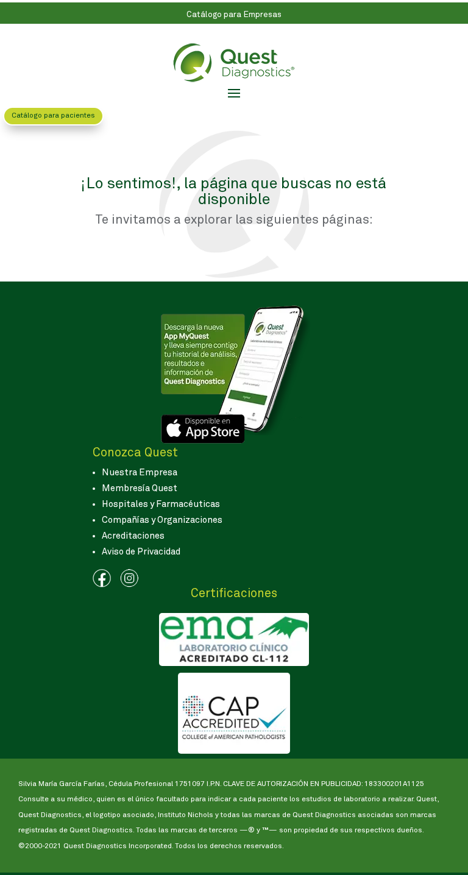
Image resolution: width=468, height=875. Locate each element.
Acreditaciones (133, 535)
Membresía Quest (139, 488)
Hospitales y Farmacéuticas (161, 504)
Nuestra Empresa (139, 472)
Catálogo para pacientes (53, 115)
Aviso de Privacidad (141, 551)
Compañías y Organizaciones (162, 520)
